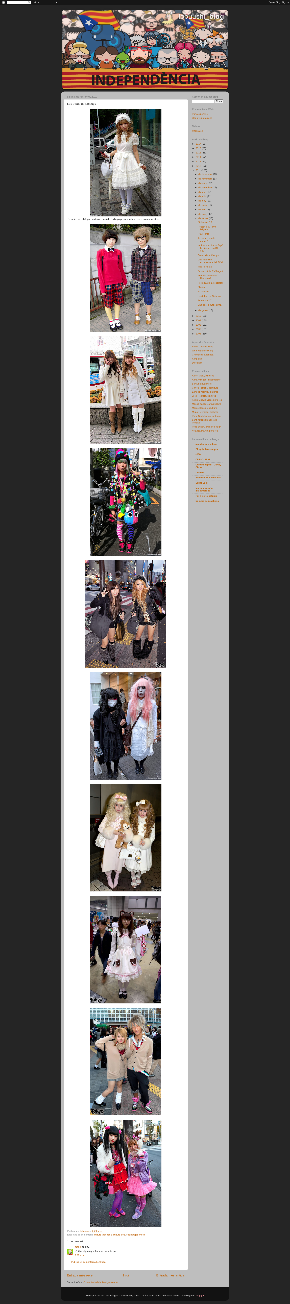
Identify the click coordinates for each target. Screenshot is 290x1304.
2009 (199, 320)
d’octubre (203, 183)
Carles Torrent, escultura (205, 388)
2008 (199, 325)
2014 (199, 157)
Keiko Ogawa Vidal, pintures (207, 400)
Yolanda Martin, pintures (205, 431)
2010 (199, 316)
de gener (203, 310)
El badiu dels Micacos (208, 477)
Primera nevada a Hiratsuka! (207, 277)
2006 (199, 333)
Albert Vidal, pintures (203, 375)
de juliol (202, 196)
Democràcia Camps (208, 255)
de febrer (203, 218)
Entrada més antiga (170, 1275)
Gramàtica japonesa (202, 354)
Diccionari (197, 363)
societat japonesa (135, 1234)
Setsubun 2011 (206, 300)
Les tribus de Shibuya (209, 296)
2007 (199, 329)
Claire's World (203, 459)
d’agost (202, 192)
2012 (199, 166)
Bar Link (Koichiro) (202, 384)
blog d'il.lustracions (202, 118)
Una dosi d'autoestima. (210, 305)
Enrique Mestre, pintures (205, 392)
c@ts (198, 454)
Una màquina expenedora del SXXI (210, 261)
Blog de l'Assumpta (207, 449)
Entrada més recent (81, 1275)
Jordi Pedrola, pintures (204, 396)
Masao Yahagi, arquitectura (206, 404)
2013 (199, 161)
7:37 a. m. (80, 1255)
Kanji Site (197, 358)
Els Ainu (202, 287)
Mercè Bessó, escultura (204, 408)
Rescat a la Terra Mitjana (207, 228)
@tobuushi (197, 131)
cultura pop (119, 1234)
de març (203, 214)
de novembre (205, 178)
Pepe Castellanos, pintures (206, 416)
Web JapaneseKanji (202, 350)
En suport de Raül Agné (210, 271)
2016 (199, 148)
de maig (203, 205)
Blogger (200, 1295)
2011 (198, 170)
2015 (199, 152)
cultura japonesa (103, 1234)
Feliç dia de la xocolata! (210, 283)
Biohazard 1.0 (205, 222)
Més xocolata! (205, 266)
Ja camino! (203, 291)
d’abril (201, 209)
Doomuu (200, 472)
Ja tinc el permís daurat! (206, 239)
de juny (202, 200)
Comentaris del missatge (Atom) (100, 1282)
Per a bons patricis (206, 496)
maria (78, 1247)
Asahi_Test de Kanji (202, 346)
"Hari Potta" (204, 234)
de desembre (205, 174)
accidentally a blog (206, 444)
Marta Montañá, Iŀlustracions (204, 489)
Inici (126, 1275)
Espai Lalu (202, 483)
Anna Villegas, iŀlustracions (206, 379)
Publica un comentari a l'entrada (88, 1262)
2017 (199, 144)
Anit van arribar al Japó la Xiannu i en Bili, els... (210, 248)
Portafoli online (200, 114)
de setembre (205, 187)
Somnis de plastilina (207, 501)
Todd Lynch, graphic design (206, 426)
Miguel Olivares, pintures (205, 412)
